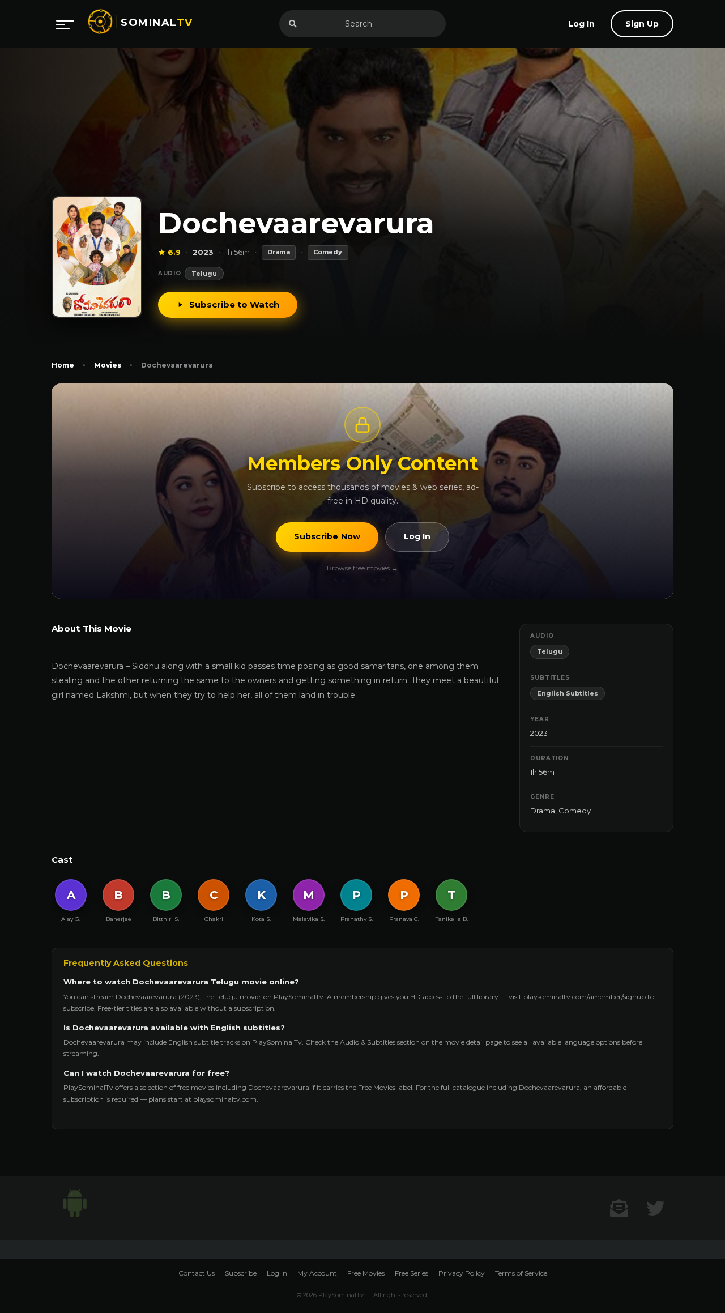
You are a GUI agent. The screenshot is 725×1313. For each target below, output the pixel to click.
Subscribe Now (327, 536)
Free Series (411, 1273)
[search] (292, 23)
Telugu (204, 274)
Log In (417, 536)
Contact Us (196, 1273)
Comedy (574, 810)
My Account (317, 1273)
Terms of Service (521, 1273)
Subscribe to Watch (234, 304)
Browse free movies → (362, 568)
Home (63, 365)
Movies (107, 365)
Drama (542, 810)
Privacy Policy (461, 1273)
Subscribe (241, 1273)
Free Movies (366, 1273)
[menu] (65, 23)
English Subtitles (567, 693)
